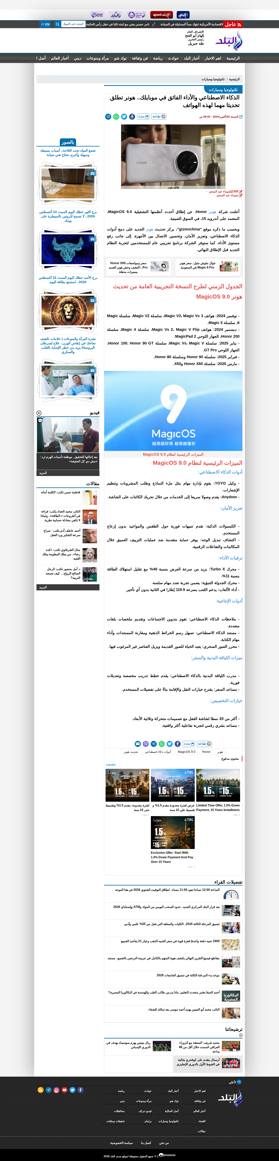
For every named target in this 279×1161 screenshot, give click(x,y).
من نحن (164, 1142)
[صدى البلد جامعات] (136, 15)
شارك (141, 116)
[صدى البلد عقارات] (115, 15)
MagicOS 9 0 (186, 751)
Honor (206, 751)
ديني (77, 58)
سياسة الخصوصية (121, 1142)
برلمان (148, 1121)
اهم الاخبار (213, 58)
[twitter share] (124, 117)
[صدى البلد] (229, 40)
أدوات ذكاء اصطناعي (158, 751)
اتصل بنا (146, 1142)
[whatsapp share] (116, 117)
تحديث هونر (131, 751)
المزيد (43, 472)
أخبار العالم (60, 58)
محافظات (119, 1111)
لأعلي (233, 1082)
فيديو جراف (145, 1111)
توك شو (120, 58)
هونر (220, 751)
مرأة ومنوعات (98, 58)
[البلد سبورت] (161, 15)
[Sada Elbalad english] (97, 15)
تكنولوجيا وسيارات (213, 79)
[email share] (108, 117)
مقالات (202, 1131)
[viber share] (146, 744)
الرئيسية (233, 58)
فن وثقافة (140, 58)
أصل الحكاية (172, 1111)
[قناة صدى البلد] (183, 15)
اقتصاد (202, 1121)
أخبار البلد (191, 58)
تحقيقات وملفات (115, 1121)
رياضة (158, 58)
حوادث (173, 58)
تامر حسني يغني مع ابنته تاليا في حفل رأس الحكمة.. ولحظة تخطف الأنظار (174, 24)
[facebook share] (132, 117)
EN (47, 24)
